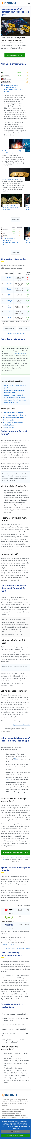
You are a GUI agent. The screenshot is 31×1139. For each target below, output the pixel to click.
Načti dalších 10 (24, 328)
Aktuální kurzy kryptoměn (14, 55)
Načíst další (15, 219)
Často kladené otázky (11, 402)
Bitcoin (9, 277)
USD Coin (9, 306)
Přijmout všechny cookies (15, 1135)
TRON (9, 317)
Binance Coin (9, 300)
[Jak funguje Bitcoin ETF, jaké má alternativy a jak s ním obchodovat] (11, 200)
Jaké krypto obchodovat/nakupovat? (16, 400)
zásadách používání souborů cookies (14, 1125)
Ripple (9, 295)
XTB (8, 607)
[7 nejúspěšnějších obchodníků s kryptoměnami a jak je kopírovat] (15, 78)
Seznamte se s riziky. (8, 945)
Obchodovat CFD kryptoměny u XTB (15, 852)
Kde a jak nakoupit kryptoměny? (14, 395)
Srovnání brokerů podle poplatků (15, 397)
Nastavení (16, 1131)
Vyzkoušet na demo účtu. (21, 725)
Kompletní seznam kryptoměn (15, 333)
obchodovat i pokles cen (20, 353)
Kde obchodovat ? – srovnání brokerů (15, 415)
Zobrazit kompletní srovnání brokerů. (18, 949)
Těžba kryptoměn (8, 425)
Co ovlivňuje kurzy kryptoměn (13, 412)
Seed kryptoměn (8, 420)
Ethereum (9, 283)
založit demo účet (12, 857)
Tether (9, 289)
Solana (9, 312)
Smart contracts (8, 427)
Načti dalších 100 (10, 328)
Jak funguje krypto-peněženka (13, 422)
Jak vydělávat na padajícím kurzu (14, 417)
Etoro (16, 759)
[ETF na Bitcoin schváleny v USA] (15, 174)
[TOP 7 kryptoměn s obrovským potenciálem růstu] (15, 145)
